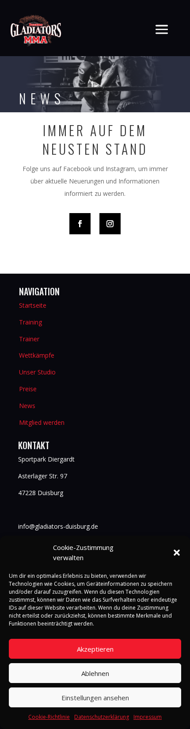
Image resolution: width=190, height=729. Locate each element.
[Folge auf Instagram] (110, 223)
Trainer (29, 339)
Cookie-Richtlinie (49, 717)
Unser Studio (37, 372)
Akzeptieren (95, 649)
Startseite (32, 305)
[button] (176, 552)
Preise (28, 389)
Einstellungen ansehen (95, 697)
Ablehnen (95, 673)
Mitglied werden (42, 422)
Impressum (147, 717)
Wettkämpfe (36, 355)
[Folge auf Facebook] (80, 223)
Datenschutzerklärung (101, 717)
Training (30, 322)
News (27, 405)
